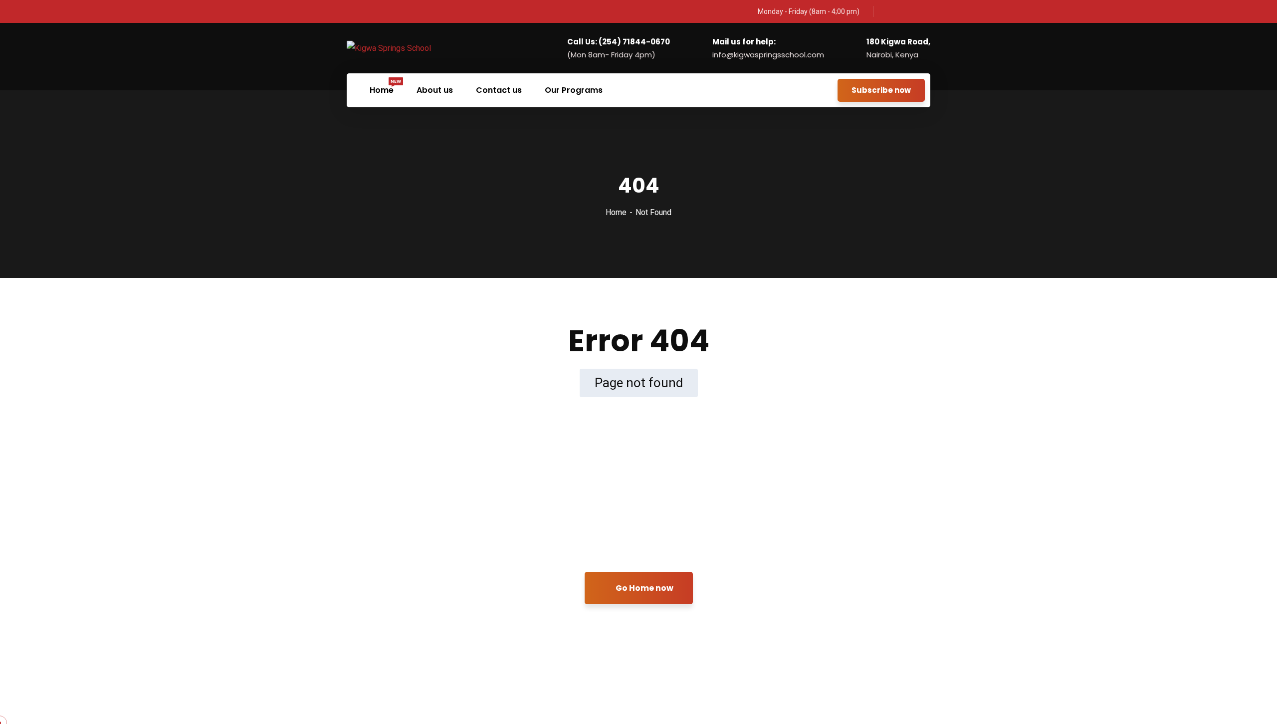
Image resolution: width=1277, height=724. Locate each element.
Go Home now (643, 588)
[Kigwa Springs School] (389, 48)
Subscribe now (881, 90)
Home (616, 212)
